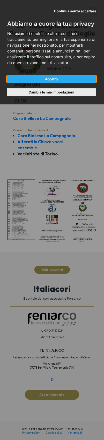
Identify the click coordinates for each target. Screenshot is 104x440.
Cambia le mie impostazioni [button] (51, 92)
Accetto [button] (51, 79)
